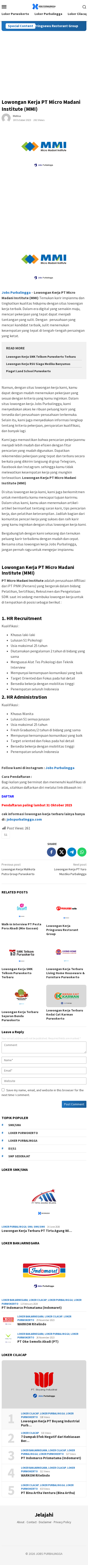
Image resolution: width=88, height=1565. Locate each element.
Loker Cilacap (38, 1300)
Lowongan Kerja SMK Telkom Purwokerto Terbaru (41, 357)
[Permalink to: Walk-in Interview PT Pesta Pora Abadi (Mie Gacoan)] (22, 909)
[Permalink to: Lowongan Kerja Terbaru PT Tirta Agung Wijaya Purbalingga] (44, 1199)
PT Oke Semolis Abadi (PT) (37, 1342)
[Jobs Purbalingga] (44, 6)
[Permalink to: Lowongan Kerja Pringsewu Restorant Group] (66, 910)
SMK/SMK (39, 1226)
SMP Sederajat (19, 1156)
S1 (5, 835)
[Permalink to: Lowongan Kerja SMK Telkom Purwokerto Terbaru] (22, 954)
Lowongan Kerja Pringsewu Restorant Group (35, 26)
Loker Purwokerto (23, 1133)
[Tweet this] (61, 852)
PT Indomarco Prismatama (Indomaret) (32, 1308)
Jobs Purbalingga (59, 767)
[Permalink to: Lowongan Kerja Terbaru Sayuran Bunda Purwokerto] (22, 997)
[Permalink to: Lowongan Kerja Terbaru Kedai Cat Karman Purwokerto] (66, 996)
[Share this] (51, 852)
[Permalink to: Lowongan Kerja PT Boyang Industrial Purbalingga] (44, 1384)
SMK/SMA (14, 1125)
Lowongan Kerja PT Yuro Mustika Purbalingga (70, 869)
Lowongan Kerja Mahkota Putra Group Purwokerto (18, 869)
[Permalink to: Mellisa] (6, 118)
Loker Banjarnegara (15, 1300)
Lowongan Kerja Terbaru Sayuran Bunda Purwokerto (20, 1016)
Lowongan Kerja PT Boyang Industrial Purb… (50, 1423)
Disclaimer (45, 1522)
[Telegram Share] (71, 852)
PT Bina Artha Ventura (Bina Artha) (48, 1493)
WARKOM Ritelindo (31, 1324)
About (20, 1522)
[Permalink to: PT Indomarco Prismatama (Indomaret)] (44, 1272)
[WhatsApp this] (81, 852)
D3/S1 (12, 1149)
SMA (30, 1226)
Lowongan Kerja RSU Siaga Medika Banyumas (38, 364)
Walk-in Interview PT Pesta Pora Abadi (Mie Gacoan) (21, 926)
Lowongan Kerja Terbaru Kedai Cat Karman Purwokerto (64, 1014)
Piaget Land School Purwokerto (28, 371)
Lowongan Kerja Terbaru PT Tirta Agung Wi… (37, 1231)
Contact (32, 1522)
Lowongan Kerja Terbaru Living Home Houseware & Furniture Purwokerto (65, 973)
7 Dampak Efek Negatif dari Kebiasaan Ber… (50, 1439)
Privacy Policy (62, 1522)
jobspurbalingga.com (24, 819)
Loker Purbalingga (22, 1141)
